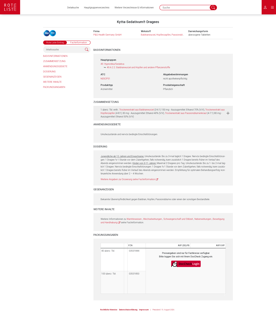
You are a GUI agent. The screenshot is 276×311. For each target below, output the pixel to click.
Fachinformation (78, 42)
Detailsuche (73, 7)
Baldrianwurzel (148, 34)
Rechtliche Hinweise (108, 310)
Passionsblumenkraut (182, 34)
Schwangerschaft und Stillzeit (178, 219)
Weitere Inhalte (52, 82)
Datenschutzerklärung (128, 310)
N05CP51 (105, 78)
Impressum (144, 310)
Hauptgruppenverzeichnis (96, 7)
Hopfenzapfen (163, 34)
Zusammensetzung (54, 61)
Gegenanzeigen (52, 76)
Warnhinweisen (134, 219)
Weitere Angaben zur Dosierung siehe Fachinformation (128, 179)
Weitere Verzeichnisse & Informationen (134, 7)
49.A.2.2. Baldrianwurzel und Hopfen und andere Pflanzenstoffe (138, 67)
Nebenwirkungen (202, 219)
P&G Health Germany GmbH (107, 34)
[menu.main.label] (272, 7)
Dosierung (49, 71)
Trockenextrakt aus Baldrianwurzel (136, 109)
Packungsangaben (54, 87)
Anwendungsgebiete (55, 66)
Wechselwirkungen (152, 219)
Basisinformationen (55, 56)
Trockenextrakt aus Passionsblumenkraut (186, 113)
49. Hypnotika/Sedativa (112, 64)
